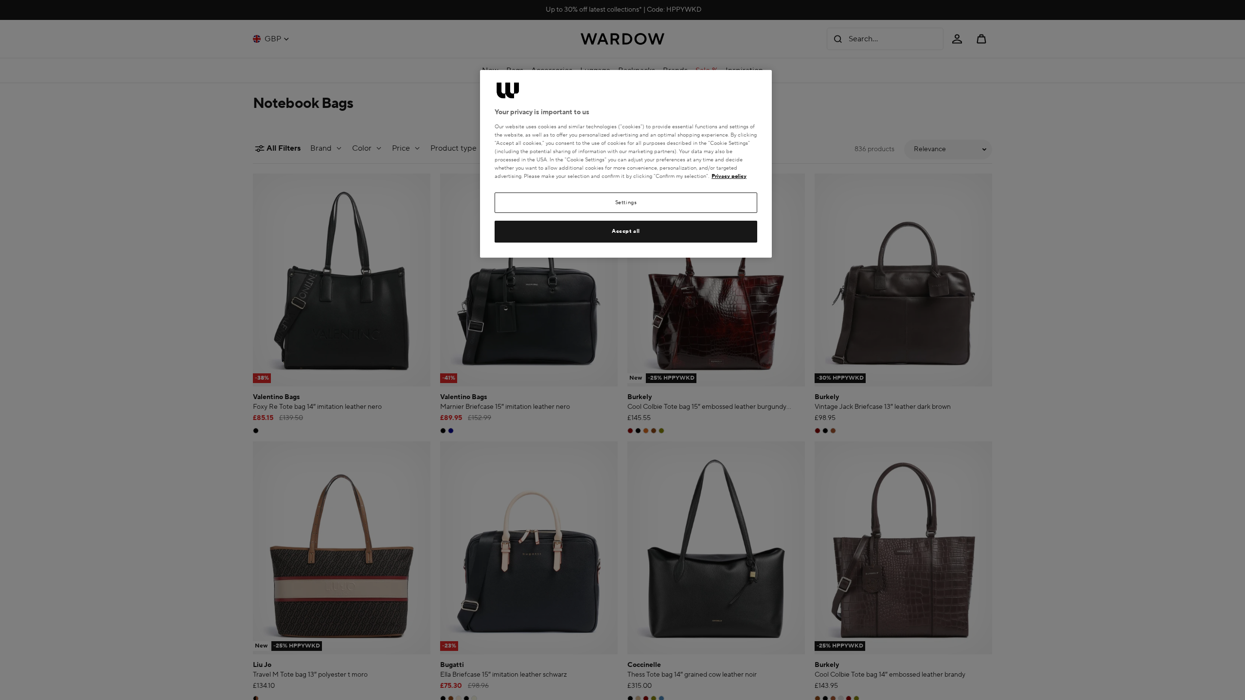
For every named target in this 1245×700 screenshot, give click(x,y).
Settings (626, 202)
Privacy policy (729, 176)
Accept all (626, 231)
